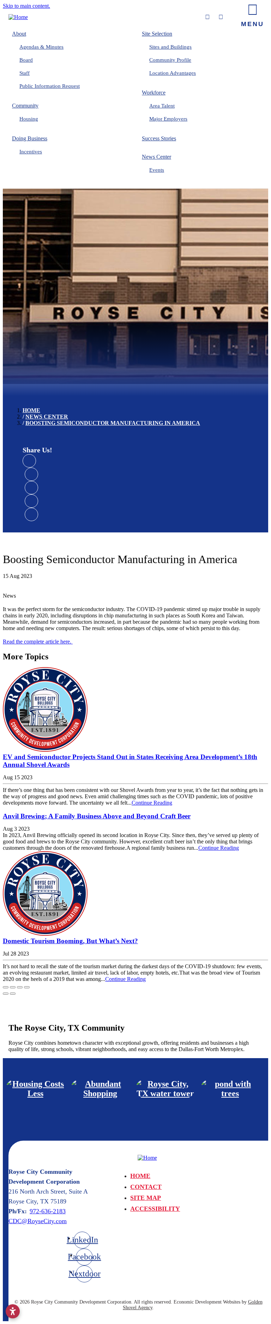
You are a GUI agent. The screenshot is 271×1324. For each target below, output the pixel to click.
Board (26, 60)
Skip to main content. (26, 6)
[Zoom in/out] (27, 987)
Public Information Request (49, 86)
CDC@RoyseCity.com (37, 1221)
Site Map (145, 1197)
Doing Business (29, 138)
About (19, 34)
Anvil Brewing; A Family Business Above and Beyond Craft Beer (97, 816)
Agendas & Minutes (41, 47)
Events (156, 170)
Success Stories (159, 138)
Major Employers (168, 119)
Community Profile (170, 60)
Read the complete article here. (38, 642)
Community (25, 106)
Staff (24, 73)
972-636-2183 (48, 1211)
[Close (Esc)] (5, 987)
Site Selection (157, 34)
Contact (146, 1186)
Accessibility (155, 1208)
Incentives (30, 151)
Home (140, 1175)
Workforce (153, 93)
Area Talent (162, 106)
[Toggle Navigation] (252, 14)
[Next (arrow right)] (13, 994)
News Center (156, 157)
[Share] (13, 987)
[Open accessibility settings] (13, 1311)
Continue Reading (152, 803)
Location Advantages (172, 73)
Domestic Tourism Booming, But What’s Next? (70, 941)
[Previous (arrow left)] (5, 994)
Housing (28, 119)
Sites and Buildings (170, 47)
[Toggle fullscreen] (20, 987)
